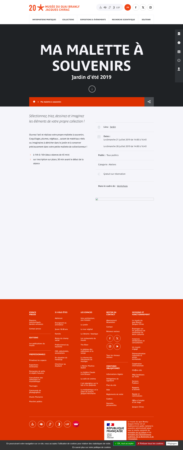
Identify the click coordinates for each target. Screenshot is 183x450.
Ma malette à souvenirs (50, 102)
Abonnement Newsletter (111, 321)
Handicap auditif (50, 424)
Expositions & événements (93, 20)
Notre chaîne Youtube (117, 346)
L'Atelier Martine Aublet (87, 367)
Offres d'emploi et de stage (138, 401)
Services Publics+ (135, 382)
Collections (68, 20)
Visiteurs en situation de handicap (109, 7)
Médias (179, 60)
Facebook (110, 338)
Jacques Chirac (138, 407)
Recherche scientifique (123, 20)
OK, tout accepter (125, 443)
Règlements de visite (114, 394)
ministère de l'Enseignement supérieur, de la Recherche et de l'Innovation (141, 437)
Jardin (113, 127)
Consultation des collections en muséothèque (36, 379)
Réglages (172, 443)
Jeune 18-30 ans (61, 329)
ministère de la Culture (137, 432)
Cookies (109, 399)
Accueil (33, 102)
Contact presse (35, 329)
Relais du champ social (61, 339)
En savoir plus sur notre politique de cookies (91, 447)
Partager (149, 102)
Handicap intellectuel (58, 424)
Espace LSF (67, 424)
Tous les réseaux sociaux (113, 356)
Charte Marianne (36, 397)
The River (84, 345)
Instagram (150, 7)
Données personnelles (111, 404)
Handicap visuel (41, 424)
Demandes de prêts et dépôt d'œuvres (37, 372)
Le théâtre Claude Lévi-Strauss (88, 373)
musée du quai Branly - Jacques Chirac (54, 7)
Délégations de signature (112, 380)
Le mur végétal (87, 329)
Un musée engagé (136, 348)
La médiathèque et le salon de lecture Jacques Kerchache (89, 391)
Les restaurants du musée (88, 339)
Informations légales (114, 374)
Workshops (122, 186)
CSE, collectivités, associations (62, 352)
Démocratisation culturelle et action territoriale (138, 356)
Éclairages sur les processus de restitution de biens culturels (138, 331)
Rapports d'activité (136, 388)
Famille (58, 334)
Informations (179, 42)
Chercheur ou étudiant (60, 365)
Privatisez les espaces (37, 360)
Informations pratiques (44, 20)
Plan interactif (179, 69)
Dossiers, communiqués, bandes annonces (36, 322)
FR (128, 7)
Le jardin (84, 325)
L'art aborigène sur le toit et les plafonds (89, 384)
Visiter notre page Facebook (135, 7)
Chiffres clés (137, 370)
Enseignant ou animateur (60, 324)
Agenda (179, 51)
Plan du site (111, 385)
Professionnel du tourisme (62, 346)
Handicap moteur (32, 424)
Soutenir (146, 20)
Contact (109, 327)
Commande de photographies (35, 391)
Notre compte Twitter (143, 7)
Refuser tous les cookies (151, 443)
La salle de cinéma (88, 379)
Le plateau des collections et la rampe (87, 351)
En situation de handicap (61, 358)
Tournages (33, 386)
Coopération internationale (138, 365)
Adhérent (58, 318)
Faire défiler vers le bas (92, 89)
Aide (108, 390)
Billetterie (179, 33)
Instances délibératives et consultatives (138, 341)
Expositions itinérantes (33, 366)
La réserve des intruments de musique (86, 359)
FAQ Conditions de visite (138, 376)
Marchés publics (35, 401)
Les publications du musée (37, 344)
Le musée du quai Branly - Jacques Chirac (138, 322)
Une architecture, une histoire (88, 319)
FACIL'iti (76, 424)
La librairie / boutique (89, 334)
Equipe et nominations (137, 395)
